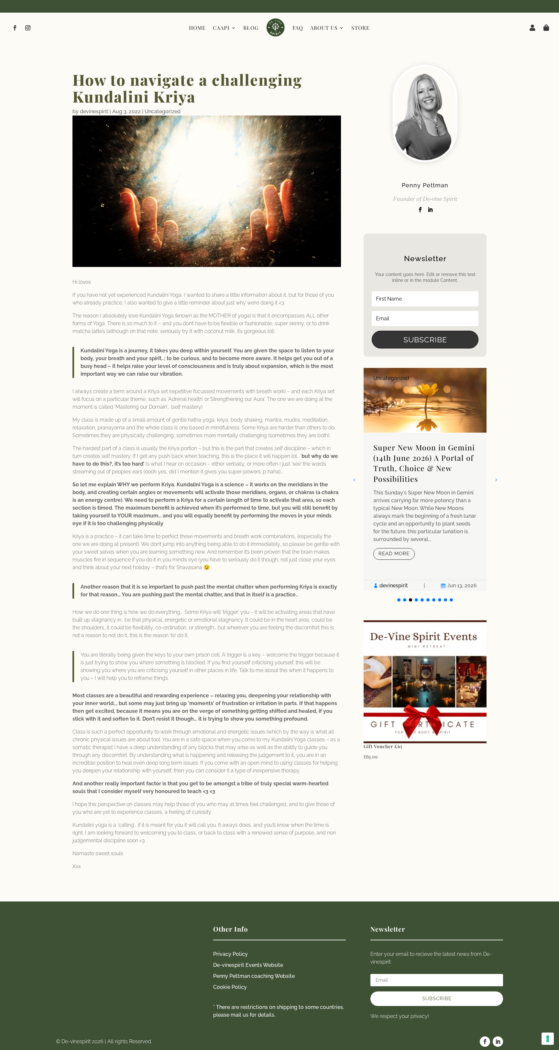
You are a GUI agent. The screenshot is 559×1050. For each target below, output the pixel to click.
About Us (324, 27)
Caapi (221, 27)
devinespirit (94, 111)
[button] (496, 479)
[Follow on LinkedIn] (498, 1041)
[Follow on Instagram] (28, 28)
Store (360, 27)
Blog (250, 27)
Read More (394, 554)
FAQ (297, 27)
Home (197, 27)
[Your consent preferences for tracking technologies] (548, 1039)
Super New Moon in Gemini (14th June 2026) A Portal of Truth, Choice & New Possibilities (424, 463)
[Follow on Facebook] (15, 28)
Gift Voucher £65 (383, 746)
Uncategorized (163, 111)
